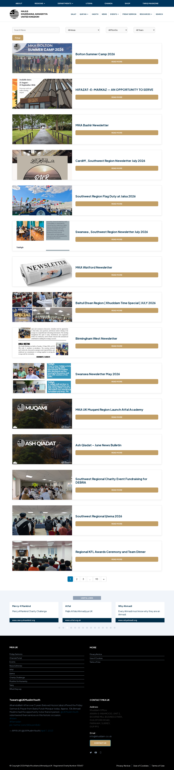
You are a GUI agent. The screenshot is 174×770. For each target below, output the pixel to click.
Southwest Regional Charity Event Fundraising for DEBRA (111, 480)
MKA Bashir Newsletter (92, 125)
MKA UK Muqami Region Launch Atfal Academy (109, 409)
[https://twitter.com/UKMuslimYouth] (91, 752)
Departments (64, 3)
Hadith (95, 14)
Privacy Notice (96, 654)
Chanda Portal (16, 658)
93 (96, 579)
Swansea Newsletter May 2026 (97, 374)
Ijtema (89, 3)
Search (159, 14)
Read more (116, 61)
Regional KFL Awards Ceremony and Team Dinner (110, 552)
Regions (39, 3)
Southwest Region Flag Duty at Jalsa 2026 (105, 196)
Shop (127, 3)
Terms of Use (95, 662)
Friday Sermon (129, 14)
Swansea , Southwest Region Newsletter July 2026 (111, 232)
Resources (145, 14)
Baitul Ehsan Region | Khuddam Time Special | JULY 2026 (115, 303)
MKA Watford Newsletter (93, 267)
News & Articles (16, 666)
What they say (15, 689)
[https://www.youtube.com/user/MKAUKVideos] (96, 752)
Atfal (11, 669)
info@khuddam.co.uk (101, 736)
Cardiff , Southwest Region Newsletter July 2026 (110, 161)
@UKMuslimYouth (69, 711)
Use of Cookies (96, 658)
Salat (73, 14)
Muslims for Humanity (18, 681)
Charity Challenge (17, 677)
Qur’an (83, 14)
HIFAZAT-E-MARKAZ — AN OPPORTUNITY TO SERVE (114, 89)
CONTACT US (100, 743)
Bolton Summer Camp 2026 (95, 54)
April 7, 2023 (47, 730)
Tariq (12, 685)
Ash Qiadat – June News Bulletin (98, 445)
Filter (18, 37)
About (19, 3)
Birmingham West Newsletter (96, 338)
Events (113, 14)
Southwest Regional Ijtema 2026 (98, 516)
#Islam (13, 718)
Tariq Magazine (150, 3)
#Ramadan (15, 721)
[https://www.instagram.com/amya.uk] (101, 752)
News (104, 14)
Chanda (108, 3)
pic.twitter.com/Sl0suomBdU (25, 724)
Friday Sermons (16, 654)
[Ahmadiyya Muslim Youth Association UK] (29, 14)
